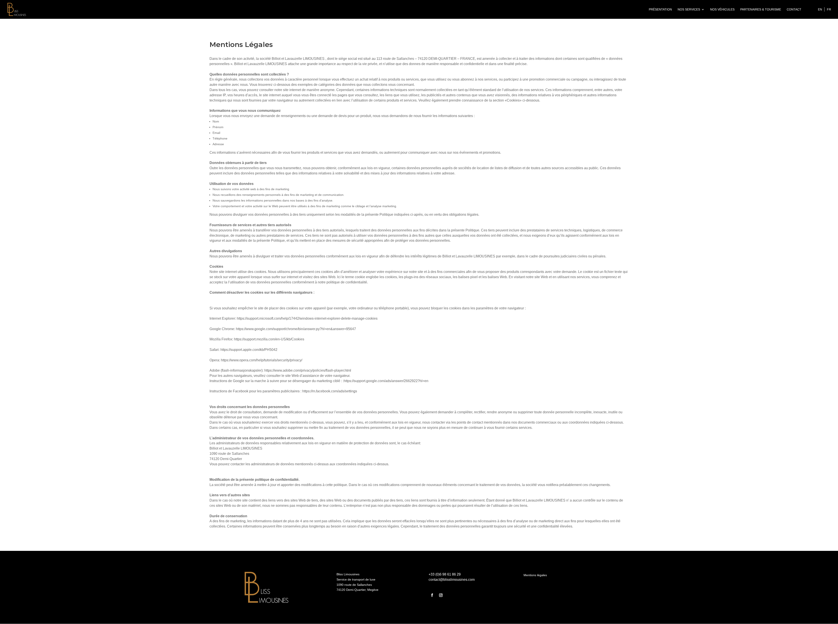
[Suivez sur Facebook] (432, 595)
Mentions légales (535, 575)
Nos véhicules (722, 9)
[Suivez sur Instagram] (440, 595)
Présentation (660, 9)
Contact (794, 9)
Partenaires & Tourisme (760, 9)
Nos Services (689, 9)
